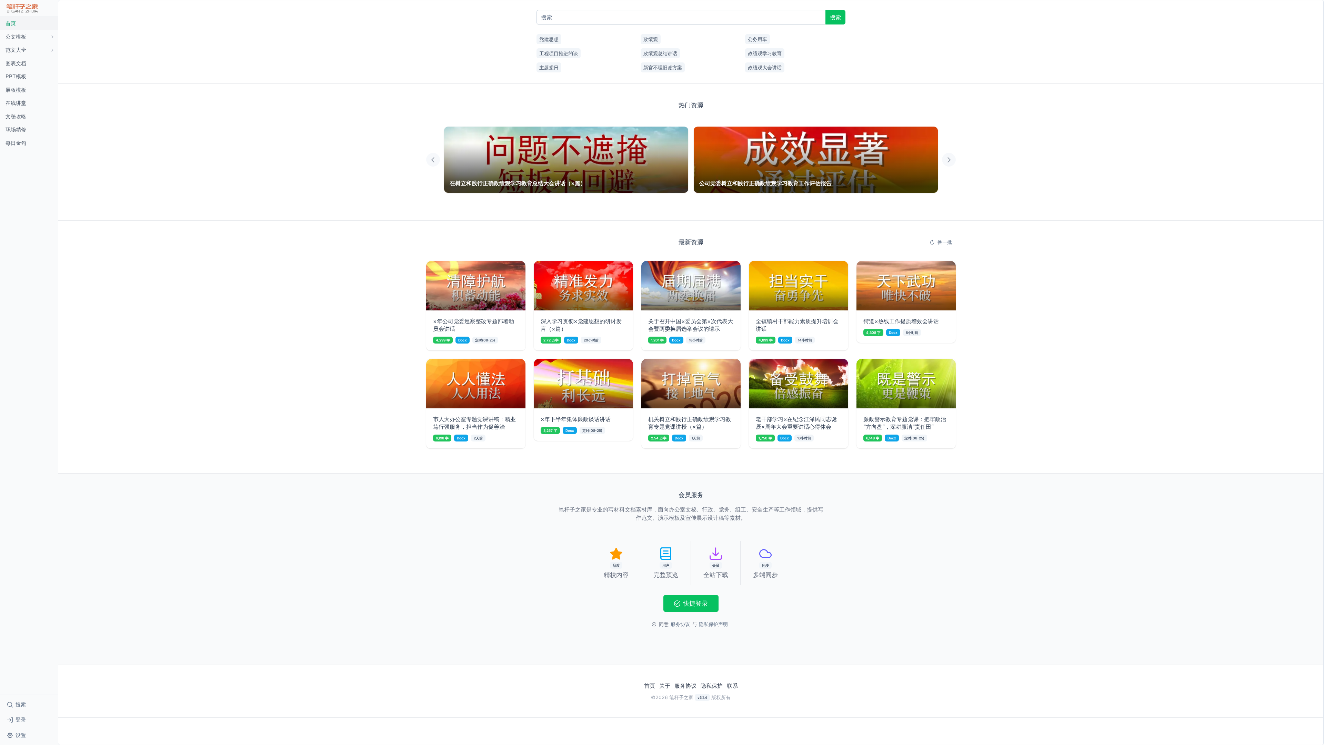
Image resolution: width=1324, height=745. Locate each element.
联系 (732, 685)
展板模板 (16, 90)
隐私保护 (712, 685)
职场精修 (16, 129)
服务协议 (685, 685)
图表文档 (16, 63)
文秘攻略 (16, 116)
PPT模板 (16, 76)
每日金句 (16, 143)
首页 (11, 23)
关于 (664, 685)
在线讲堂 (16, 103)
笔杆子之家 (681, 697)
